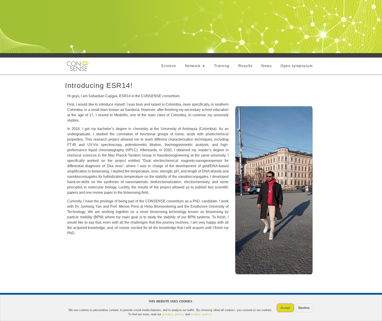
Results (245, 66)
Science (168, 66)
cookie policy (201, 314)
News (266, 66)
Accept (285, 307)
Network (193, 66)
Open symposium (297, 66)
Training (221, 66)
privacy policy (173, 314)
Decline (304, 307)
